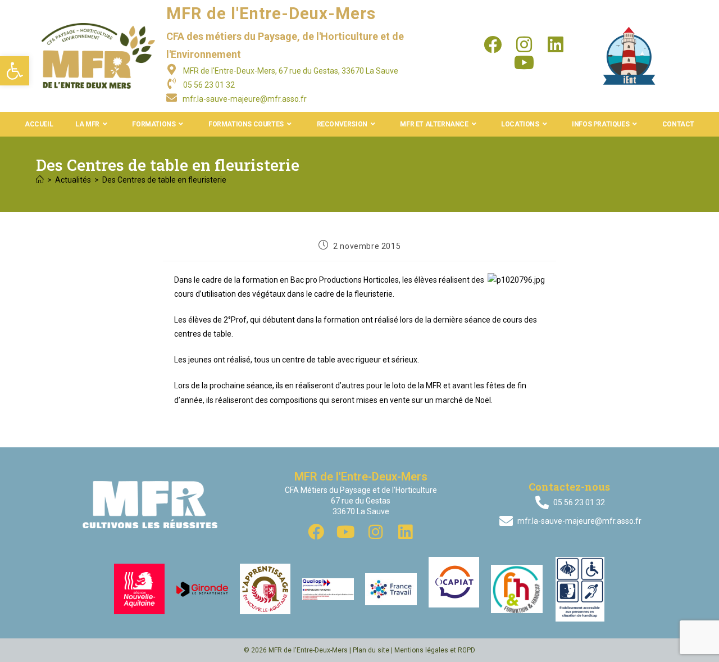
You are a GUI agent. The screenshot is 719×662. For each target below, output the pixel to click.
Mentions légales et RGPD (434, 650)
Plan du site (371, 650)
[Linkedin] (556, 44)
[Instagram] (524, 44)
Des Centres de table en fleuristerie (164, 179)
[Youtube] (524, 62)
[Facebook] (493, 44)
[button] (14, 70)
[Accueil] (40, 179)
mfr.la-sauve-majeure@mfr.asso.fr (245, 98)
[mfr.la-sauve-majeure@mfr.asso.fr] (171, 97)
